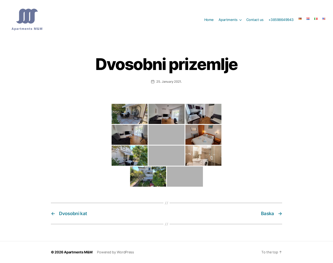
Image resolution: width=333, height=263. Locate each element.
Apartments (228, 20)
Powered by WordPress (115, 252)
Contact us (255, 20)
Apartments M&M (78, 252)
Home (209, 20)
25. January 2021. (169, 81)
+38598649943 (281, 20)
